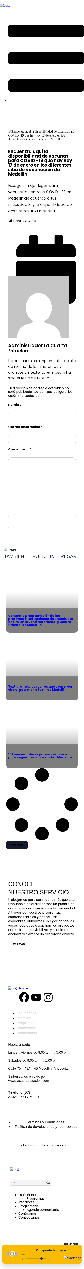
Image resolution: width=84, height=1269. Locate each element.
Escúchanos (28, 1194)
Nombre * (16, 405)
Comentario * (19, 449)
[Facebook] (24, 997)
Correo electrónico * (25, 427)
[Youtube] (36, 997)
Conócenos (27, 1213)
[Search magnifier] (48, 1182)
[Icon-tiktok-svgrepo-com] (60, 997)
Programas (35, 1198)
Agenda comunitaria (43, 1209)
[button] (17, 845)
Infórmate (26, 1202)
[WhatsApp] (72, 1258)
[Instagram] (48, 997)
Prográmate (28, 1206)
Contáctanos (29, 1217)
